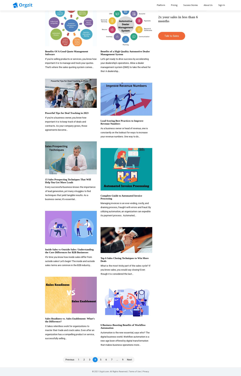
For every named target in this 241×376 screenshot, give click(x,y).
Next (129, 359)
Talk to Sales (171, 35)
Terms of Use (135, 371)
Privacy (145, 371)
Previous (70, 359)
